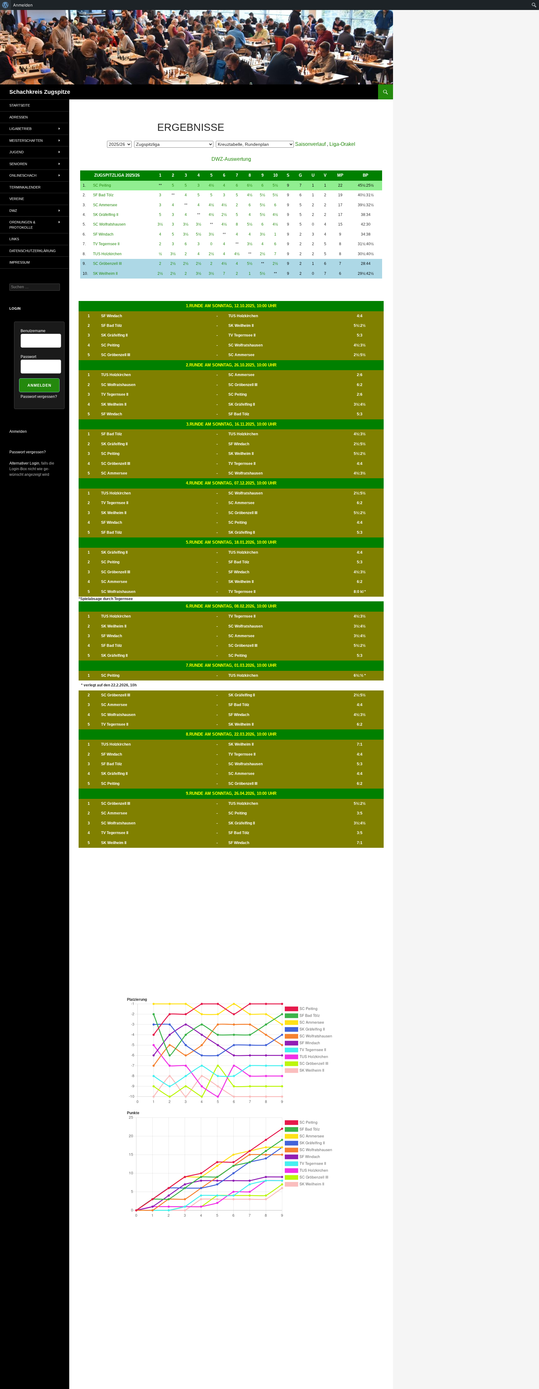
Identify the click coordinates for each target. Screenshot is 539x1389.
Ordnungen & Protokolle (22, 224)
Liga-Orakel (342, 144)
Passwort (28, 357)
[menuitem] (5, 5)
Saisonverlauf (310, 144)
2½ (224, 214)
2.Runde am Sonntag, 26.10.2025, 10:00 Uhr (231, 365)
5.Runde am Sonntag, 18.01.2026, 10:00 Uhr (231, 542)
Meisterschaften (26, 140)
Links (14, 239)
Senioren (18, 164)
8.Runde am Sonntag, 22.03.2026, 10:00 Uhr (231, 734)
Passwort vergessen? (39, 396)
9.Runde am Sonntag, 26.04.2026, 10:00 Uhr (231, 793)
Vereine (16, 199)
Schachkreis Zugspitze (39, 92)
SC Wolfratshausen (109, 224)
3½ (160, 224)
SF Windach (103, 234)
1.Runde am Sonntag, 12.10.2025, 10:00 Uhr (231, 305)
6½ (249, 185)
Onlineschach (22, 175)
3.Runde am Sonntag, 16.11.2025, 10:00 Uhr (231, 424)
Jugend (16, 152)
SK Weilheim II (105, 273)
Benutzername (33, 331)
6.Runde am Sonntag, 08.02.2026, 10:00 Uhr (231, 606)
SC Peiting (102, 185)
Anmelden (18, 431)
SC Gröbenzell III (107, 263)
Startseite (19, 105)
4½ (211, 185)
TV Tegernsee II (106, 244)
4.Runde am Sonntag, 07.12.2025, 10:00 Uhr (231, 483)
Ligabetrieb (20, 129)
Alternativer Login (24, 463)
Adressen (18, 117)
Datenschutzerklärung (32, 251)
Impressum (19, 262)
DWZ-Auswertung (231, 159)
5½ (275, 185)
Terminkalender (25, 187)
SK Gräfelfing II (105, 214)
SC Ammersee (105, 205)
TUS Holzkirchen (107, 254)
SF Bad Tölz (103, 195)
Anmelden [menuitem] (23, 4)
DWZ (13, 210)
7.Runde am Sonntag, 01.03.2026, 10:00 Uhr (231, 665)
